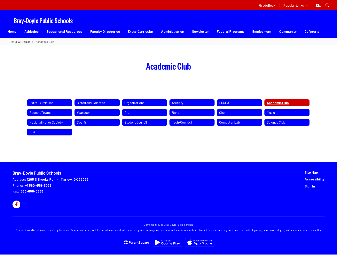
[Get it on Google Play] (167, 242)
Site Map (311, 172)
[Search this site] (327, 5)
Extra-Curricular (20, 42)
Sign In (310, 186)
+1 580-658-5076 (38, 185)
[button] (295, 5)
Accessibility (315, 179)
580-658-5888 (32, 191)
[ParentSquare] (136, 242)
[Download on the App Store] (199, 242)
